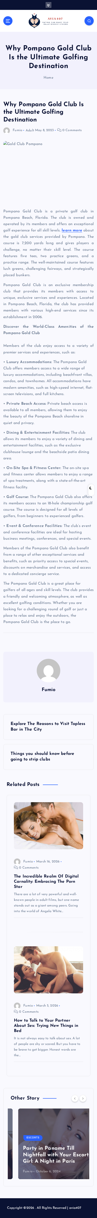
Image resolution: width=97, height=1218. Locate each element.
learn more (72, 230)
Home (48, 78)
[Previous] (74, 1098)
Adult (30, 130)
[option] (48, 1144)
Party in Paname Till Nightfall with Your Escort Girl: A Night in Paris (48, 1155)
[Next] (82, 1098)
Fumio (17, 130)
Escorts (25, 1138)
